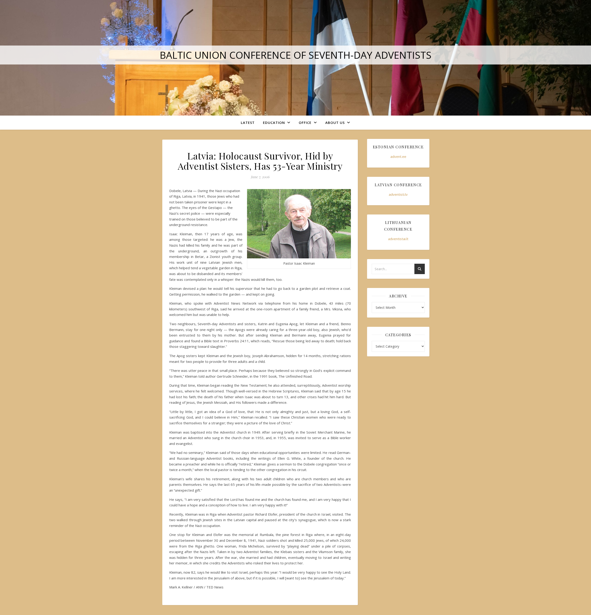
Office (305, 122)
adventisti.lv (398, 194)
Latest (248, 122)
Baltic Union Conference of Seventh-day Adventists (295, 54)
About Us (335, 122)
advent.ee (398, 156)
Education (274, 122)
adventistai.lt (398, 238)
